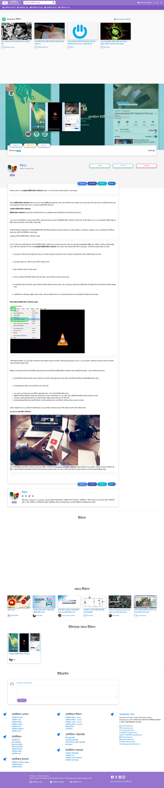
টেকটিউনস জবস (16, 731)
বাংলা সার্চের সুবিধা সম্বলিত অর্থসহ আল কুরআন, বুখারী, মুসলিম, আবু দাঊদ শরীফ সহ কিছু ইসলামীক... (114, 44)
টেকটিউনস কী (16, 740)
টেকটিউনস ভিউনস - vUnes (73, 720)
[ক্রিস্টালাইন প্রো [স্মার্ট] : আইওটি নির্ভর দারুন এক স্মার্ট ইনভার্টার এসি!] (69, 602)
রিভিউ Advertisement (126, 737)
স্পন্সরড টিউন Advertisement (128, 733)
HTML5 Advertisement (126, 730)
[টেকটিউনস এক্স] (120, 778)
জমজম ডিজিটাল (14, 615)
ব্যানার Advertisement (126, 726)
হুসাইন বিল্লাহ (39, 615)
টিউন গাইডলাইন (70, 738)
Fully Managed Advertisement (129, 744)
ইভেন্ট (52, 8)
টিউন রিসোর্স (69, 744)
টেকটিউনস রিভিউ (17, 722)
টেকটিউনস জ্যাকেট (17, 717)
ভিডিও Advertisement (126, 728)
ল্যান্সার (37, 8)
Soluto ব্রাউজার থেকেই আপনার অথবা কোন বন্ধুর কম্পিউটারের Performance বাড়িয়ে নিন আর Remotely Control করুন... (81, 44)
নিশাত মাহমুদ (90, 615)
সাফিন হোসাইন (115, 615)
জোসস (112, 183)
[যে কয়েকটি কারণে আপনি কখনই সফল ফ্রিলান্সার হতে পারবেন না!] (49, 31)
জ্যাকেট (10, 8)
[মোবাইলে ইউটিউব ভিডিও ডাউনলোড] (24, 642)
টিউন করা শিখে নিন (17, 747)
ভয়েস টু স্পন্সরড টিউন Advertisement (130, 735)
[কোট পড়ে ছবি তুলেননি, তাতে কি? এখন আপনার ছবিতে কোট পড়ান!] (145, 602)
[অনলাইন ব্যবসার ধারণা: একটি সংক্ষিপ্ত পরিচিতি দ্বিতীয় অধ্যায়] (44, 602)
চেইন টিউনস (69, 729)
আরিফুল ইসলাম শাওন (43, 47)
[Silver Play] (18, 602)
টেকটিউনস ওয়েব (37, 782)
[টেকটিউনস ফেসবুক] (112, 778)
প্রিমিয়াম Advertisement (126, 739)
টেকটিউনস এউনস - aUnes (73, 722)
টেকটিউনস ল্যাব (16, 727)
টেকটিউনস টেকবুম (17, 724)
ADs (65, 8)
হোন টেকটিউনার (16, 742)
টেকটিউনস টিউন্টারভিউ (71, 753)
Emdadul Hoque (141, 615)
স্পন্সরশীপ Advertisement (127, 742)
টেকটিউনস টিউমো (17, 767)
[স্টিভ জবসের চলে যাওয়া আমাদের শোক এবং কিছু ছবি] (16, 31)
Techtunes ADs (126, 714)
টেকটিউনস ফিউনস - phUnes (73, 724)
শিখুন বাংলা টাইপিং (17, 744)
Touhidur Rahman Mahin (68, 615)
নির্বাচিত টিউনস (69, 727)
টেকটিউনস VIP (69, 755)
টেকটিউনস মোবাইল (58, 782)
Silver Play (11, 610)
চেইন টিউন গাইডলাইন (71, 740)
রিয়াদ (72, 47)
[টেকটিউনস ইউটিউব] (124, 778)
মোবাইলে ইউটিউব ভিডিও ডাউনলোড (19, 654)
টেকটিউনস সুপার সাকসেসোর (73, 758)
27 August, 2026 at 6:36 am (24, 683)
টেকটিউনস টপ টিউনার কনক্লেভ (20, 762)
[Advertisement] (82, 65)
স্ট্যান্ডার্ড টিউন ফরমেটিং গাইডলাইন (75, 742)
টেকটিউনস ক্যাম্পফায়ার (72, 760)
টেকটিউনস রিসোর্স (17, 749)
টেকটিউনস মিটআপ (17, 765)
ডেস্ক (23, 8)
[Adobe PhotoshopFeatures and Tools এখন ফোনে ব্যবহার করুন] (120, 602)
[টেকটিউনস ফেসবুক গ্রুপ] (116, 778)
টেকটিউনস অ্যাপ (77, 782)
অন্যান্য (18, 150)
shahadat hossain (10, 47)
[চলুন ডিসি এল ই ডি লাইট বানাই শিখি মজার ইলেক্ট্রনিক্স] (94, 602)
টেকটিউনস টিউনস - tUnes (73, 717)
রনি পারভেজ (107, 47)
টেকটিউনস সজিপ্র (17, 751)
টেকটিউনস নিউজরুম (17, 729)
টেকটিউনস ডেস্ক (16, 720)
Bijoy (23, 165)
